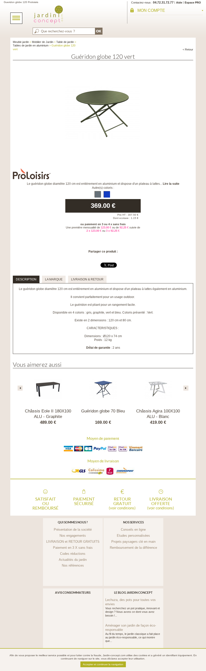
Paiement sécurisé (84, 501)
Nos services (133, 522)
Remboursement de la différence (133, 548)
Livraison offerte (160, 503)
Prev (20, 388)
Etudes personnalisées (133, 535)
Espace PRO (193, 2)
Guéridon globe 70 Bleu (103, 411)
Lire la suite (171, 184)
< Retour (188, 49)
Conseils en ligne (133, 529)
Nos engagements (73, 535)
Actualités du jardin (73, 560)
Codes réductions (72, 554)
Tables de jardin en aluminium (30, 45)
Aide (179, 2)
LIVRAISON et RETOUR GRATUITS (72, 541)
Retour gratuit (122, 503)
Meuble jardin (21, 41)
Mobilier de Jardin (42, 41)
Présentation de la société (73, 529)
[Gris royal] (97, 194)
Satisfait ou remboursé (45, 503)
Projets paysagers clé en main (133, 541)
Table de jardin (65, 41)
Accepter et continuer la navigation (103, 664)
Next (185, 388)
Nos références (73, 565)
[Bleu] (107, 194)
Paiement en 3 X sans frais (73, 548)
